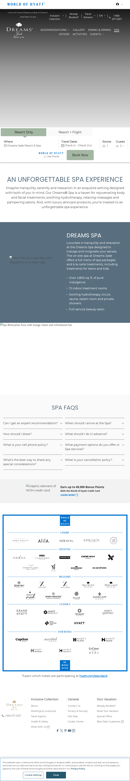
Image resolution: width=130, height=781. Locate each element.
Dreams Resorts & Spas (27, 12)
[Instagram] (73, 731)
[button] (61, 422)
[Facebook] (57, 731)
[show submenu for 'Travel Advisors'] (95, 15)
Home (11, 12)
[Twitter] (61, 731)
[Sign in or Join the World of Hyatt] (119, 5)
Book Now (80, 155)
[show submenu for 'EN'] (105, 15)
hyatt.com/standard (93, 676)
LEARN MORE (67, 494)
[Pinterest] (65, 731)
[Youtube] (69, 731)
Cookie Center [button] (76, 721)
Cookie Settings (33, 775)
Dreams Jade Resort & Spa (24, 145)
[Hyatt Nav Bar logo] (26, 5)
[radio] (23, 132)
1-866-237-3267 (117, 17)
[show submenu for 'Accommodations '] (68, 30)
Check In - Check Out (78, 145)
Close (56, 775)
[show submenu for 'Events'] (103, 34)
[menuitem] (44, 706)
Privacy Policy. (78, 768)
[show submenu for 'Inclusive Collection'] (63, 15)
